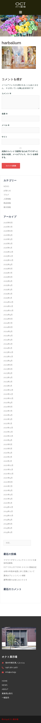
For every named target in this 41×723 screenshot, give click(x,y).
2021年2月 (8, 457)
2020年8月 (8, 482)
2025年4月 (8, 285)
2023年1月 (8, 386)
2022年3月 (8, 419)
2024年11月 (8, 306)
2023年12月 (8, 352)
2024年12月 (8, 302)
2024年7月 (8, 323)
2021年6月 (8, 449)
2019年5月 (8, 528)
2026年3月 (8, 239)
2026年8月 (8, 223)
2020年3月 (8, 499)
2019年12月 (8, 507)
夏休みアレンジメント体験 (14, 575)
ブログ (6, 195)
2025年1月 (8, 298)
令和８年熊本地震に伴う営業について (19, 571)
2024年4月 (8, 336)
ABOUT (5, 689)
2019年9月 (8, 520)
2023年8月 (8, 365)
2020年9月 (8, 478)
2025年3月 (8, 290)
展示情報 (7, 207)
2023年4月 (8, 377)
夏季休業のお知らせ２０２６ (15, 580)
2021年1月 (8, 461)
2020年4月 (8, 495)
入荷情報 (7, 199)
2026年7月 (8, 227)
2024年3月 (8, 340)
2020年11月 (8, 469)
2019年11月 (8, 511)
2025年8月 (8, 269)
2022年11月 (8, 394)
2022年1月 (8, 423)
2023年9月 (8, 361)
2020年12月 (8, 465)
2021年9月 (8, 440)
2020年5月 (8, 490)
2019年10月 (8, 515)
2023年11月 (8, 356)
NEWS (6, 186)
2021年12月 (8, 428)
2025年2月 (8, 294)
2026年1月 (8, 248)
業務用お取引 (7, 693)
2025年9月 (8, 264)
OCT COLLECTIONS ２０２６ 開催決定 (20, 567)
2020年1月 (8, 503)
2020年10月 (8, 474)
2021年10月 (8, 436)
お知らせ (7, 190)
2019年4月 (8, 532)
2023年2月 (8, 382)
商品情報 (7, 203)
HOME (4, 681)
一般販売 (5, 698)
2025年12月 (8, 252)
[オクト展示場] (20, 5)
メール (5, 125)
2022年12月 (8, 390)
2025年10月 (8, 260)
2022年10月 (8, 398)
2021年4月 (8, 453)
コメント (6, 93)
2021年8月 (8, 444)
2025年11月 (8, 256)
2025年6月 (8, 277)
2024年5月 (8, 331)
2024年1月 (8, 348)
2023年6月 (8, 369)
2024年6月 (8, 327)
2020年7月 (8, 486)
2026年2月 (8, 244)
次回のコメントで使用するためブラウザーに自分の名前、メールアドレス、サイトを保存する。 (20, 154)
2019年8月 (8, 524)
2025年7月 (8, 273)
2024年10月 (8, 310)
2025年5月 (8, 281)
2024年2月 (8, 344)
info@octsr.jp (10, 672)
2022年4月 (8, 415)
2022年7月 (8, 411)
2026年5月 (8, 235)
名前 (5, 114)
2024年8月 (8, 319)
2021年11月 (8, 432)
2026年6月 (8, 231)
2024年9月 (8, 315)
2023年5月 (8, 373)
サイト (4, 137)
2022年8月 (8, 407)
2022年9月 (8, 403)
